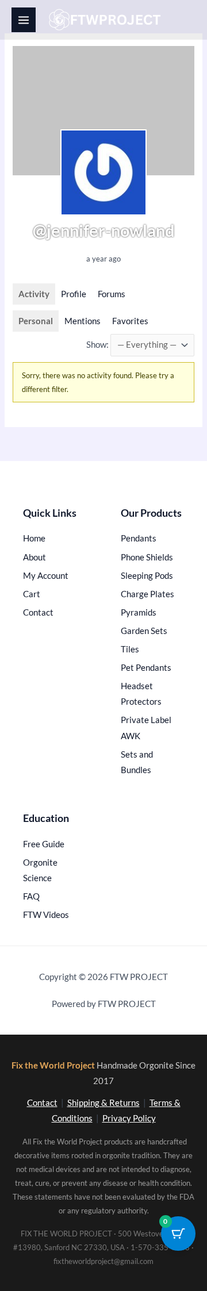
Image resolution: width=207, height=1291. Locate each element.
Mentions (82, 321)
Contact (42, 1103)
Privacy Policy (129, 1118)
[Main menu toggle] (24, 19)
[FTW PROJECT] (106, 20)
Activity (33, 294)
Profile (73, 294)
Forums (111, 294)
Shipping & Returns (103, 1103)
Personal (35, 321)
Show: (97, 344)
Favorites (130, 321)
